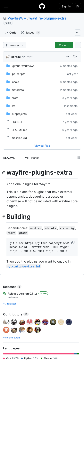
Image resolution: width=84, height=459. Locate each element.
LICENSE (17, 121)
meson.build (19, 137)
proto (15, 97)
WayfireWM (17, 18)
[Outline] (79, 157)
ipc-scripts (18, 73)
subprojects (19, 113)
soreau (16, 56)
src (13, 105)
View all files (42, 145)
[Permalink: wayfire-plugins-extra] (3, 172)
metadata (18, 89)
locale (15, 81)
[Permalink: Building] (3, 216)
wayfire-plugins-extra (47, 18)
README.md (19, 129)
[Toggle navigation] (6, 6)
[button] (73, 242)
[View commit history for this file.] (75, 56)
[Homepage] (42, 6)
